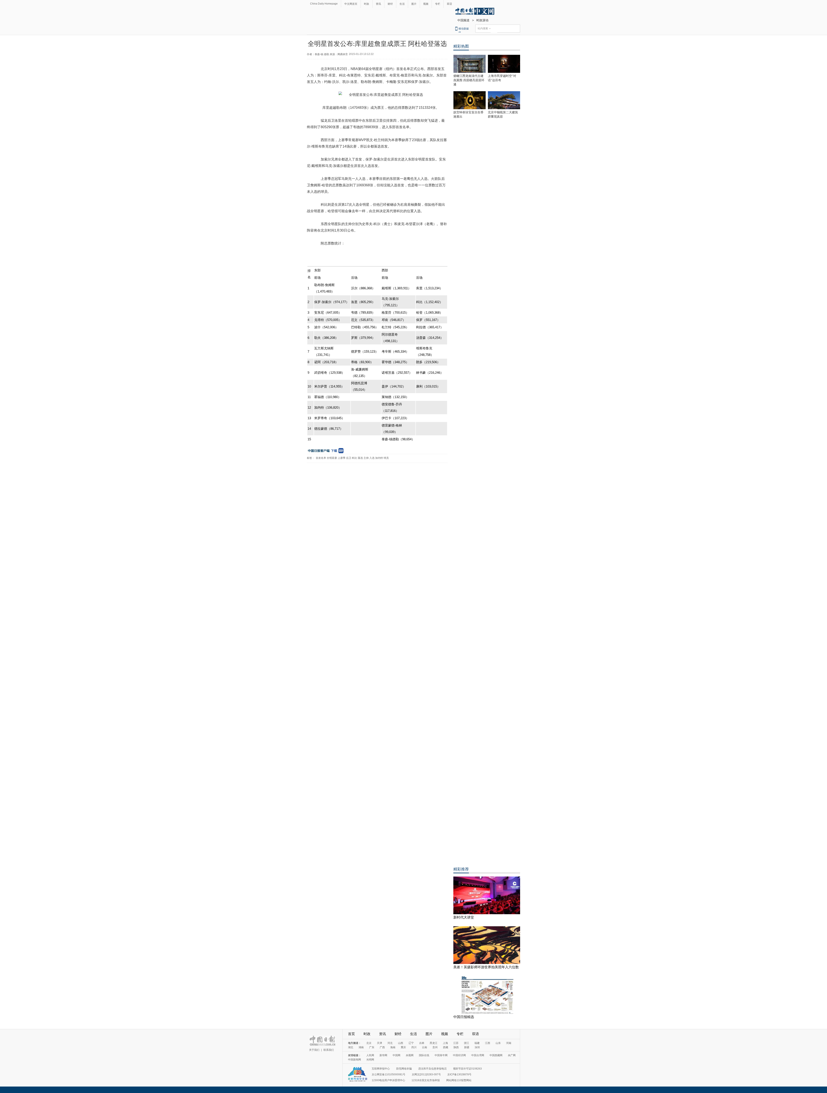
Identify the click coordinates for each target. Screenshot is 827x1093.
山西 (400, 1043)
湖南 (361, 1047)
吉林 (421, 1043)
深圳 (477, 1047)
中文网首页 (350, 3)
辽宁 (411, 1043)
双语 (449, 3)
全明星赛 (332, 457)
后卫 (348, 457)
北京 (369, 1043)
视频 (425, 3)
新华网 (383, 1055)
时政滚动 (482, 20)
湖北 (350, 1047)
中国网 (396, 1055)
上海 (445, 1043)
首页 (351, 1034)
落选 (360, 457)
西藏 (445, 1047)
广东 (371, 1047)
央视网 (410, 1055)
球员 (386, 457)
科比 (354, 457)
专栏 (437, 3)
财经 (390, 3)
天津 (379, 1043)
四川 (414, 1047)
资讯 (378, 3)
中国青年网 (441, 1055)
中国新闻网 (354, 1059)
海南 (392, 1047)
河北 (390, 1043)
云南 (424, 1047)
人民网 (370, 1055)
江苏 (456, 1043)
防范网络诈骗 (404, 1068)
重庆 (403, 1047)
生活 (402, 3)
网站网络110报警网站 (458, 1080)
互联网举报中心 (381, 1068)
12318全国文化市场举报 (426, 1080)
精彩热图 (461, 46)
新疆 (466, 1047)
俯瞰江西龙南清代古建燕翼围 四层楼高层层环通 (468, 80)
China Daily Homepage (324, 3)
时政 (366, 3)
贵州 (435, 1047)
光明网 (370, 1059)
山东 (498, 1043)
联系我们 (328, 1049)
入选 (372, 457)
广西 (382, 1047)
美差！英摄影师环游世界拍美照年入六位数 (486, 967)
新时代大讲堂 (463, 917)
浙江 (466, 1043)
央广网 (512, 1055)
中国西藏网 (496, 1055)
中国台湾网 (477, 1055)
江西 (487, 1043)
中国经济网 (459, 1055)
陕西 (456, 1047)
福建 (477, 1043)
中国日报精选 (463, 1017)
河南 (508, 1043)
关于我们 (314, 1049)
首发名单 (321, 457)
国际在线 (424, 1055)
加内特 (379, 457)
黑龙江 (433, 1043)
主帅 (366, 457)
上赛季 (341, 457)
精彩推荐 (461, 869)
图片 (414, 3)
